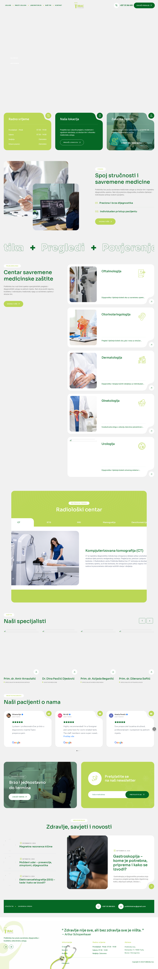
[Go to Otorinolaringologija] (111, 327)
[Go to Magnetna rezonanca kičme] (30, 846)
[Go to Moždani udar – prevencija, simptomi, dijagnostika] (30, 863)
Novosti (65, 950)
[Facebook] (14, 58)
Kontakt (58, 5)
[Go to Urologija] (111, 457)
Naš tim (48, 5)
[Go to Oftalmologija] (111, 284)
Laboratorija (35, 5)
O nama (64, 947)
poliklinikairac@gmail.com (135, 906)
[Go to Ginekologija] (111, 414)
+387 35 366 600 (131, 143)
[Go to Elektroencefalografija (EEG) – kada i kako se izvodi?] (30, 879)
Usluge (8, 5)
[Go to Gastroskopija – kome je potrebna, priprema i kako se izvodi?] (110, 862)
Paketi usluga (20, 5)
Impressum (65, 963)
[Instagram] (15, 63)
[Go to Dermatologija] (111, 371)
